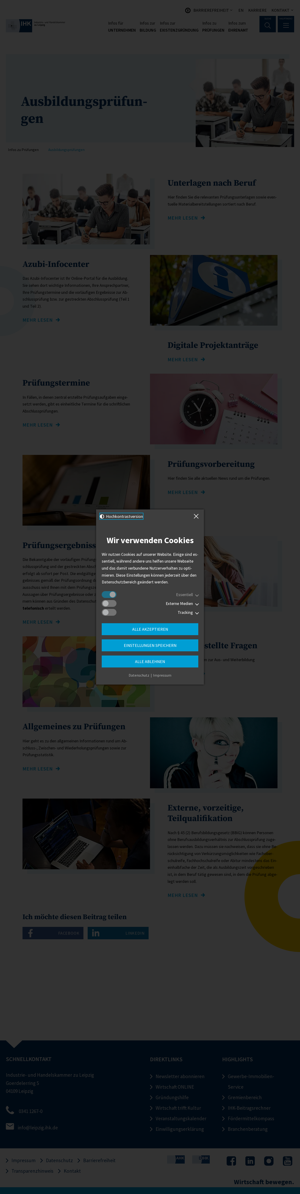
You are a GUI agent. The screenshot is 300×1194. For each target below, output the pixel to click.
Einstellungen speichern (150, 645)
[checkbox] (109, 594)
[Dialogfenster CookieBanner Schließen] (197, 516)
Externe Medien (179, 603)
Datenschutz (139, 675)
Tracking (185, 612)
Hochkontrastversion (124, 516)
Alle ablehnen (150, 661)
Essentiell (184, 594)
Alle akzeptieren (150, 629)
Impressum (162, 675)
